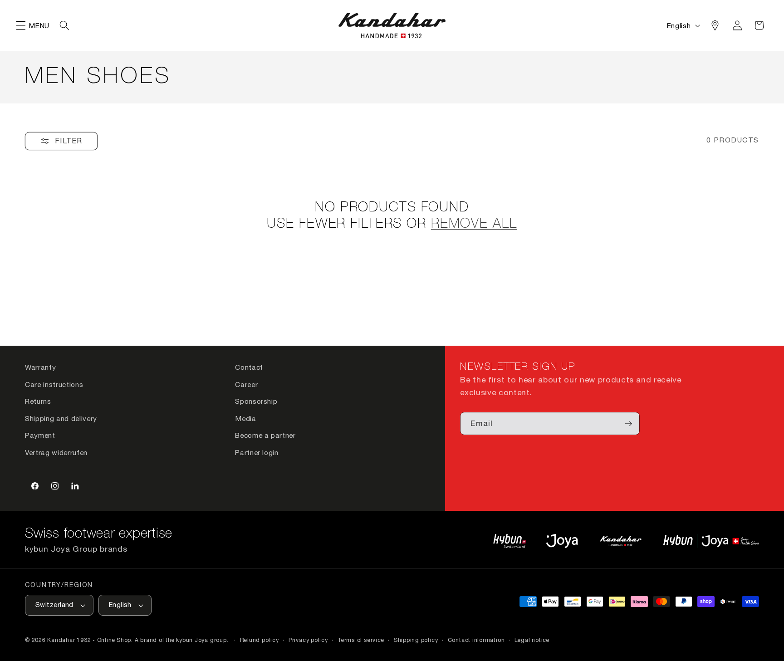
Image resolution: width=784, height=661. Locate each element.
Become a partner (265, 435)
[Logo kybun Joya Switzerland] (711, 541)
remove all (474, 224)
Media (245, 418)
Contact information (476, 640)
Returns (38, 401)
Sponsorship (256, 401)
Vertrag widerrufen (56, 452)
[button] (21, 25)
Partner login (257, 452)
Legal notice (531, 640)
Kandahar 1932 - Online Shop (89, 640)
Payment (40, 435)
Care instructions (54, 384)
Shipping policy (416, 640)
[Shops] (715, 25)
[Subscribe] (628, 424)
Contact (249, 367)
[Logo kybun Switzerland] (510, 541)
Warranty (40, 367)
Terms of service (361, 640)
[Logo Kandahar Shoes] (620, 541)
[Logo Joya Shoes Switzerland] (562, 541)
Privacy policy (308, 640)
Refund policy (259, 640)
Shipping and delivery (61, 418)
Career (246, 384)
